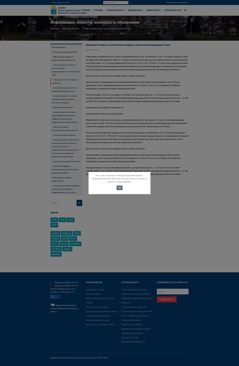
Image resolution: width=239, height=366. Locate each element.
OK (119, 188)
